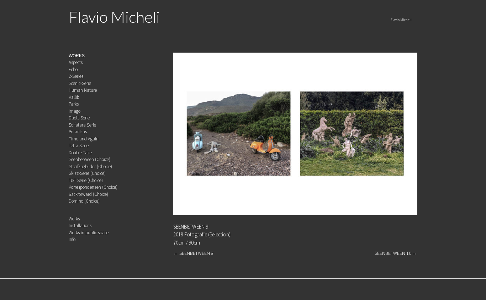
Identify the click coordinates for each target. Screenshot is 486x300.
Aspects (76, 62)
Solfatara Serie (82, 125)
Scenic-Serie (80, 83)
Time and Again (84, 139)
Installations (80, 226)
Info (72, 239)
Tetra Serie (79, 146)
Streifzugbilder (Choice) (90, 167)
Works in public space (89, 233)
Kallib (74, 97)
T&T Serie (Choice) (86, 180)
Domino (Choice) (84, 201)
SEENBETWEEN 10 (396, 253)
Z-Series (76, 76)
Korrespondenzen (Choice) (93, 187)
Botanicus (78, 132)
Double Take (80, 153)
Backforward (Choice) (88, 194)
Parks (74, 104)
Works (74, 219)
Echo (73, 69)
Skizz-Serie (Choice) (87, 173)
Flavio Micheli (114, 16)
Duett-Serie (79, 118)
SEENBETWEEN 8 (193, 253)
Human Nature (83, 90)
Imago (74, 111)
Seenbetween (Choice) (89, 159)
